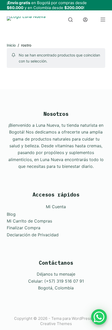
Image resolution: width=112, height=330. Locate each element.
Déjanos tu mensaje (56, 274)
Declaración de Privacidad (33, 234)
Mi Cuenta (56, 206)
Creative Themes (56, 323)
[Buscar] (70, 19)
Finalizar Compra (23, 227)
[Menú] (103, 19)
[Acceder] (85, 19)
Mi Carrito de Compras (29, 221)
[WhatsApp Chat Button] (99, 317)
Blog (11, 214)
